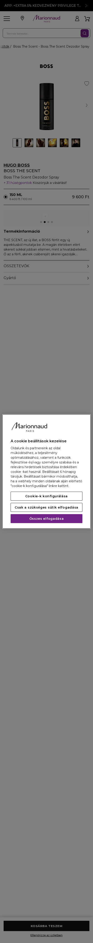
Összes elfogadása (46, 519)
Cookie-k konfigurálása (46, 496)
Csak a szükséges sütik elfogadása (46, 507)
